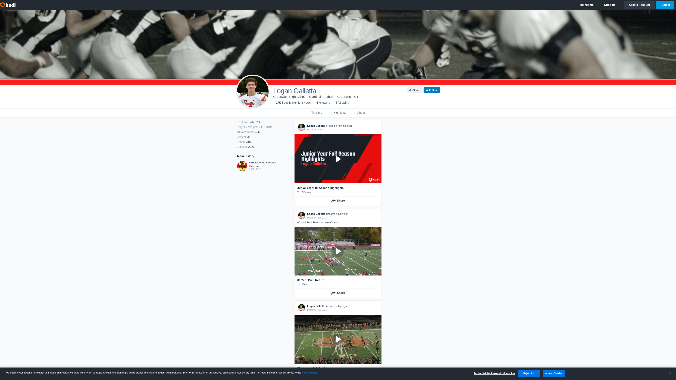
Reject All (528, 373)
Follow (433, 90)
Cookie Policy (309, 372)
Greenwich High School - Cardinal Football (303, 97)
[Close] (670, 373)
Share (415, 90)
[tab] (317, 113)
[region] (338, 374)
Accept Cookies (553, 373)
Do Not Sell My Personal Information (494, 373)
